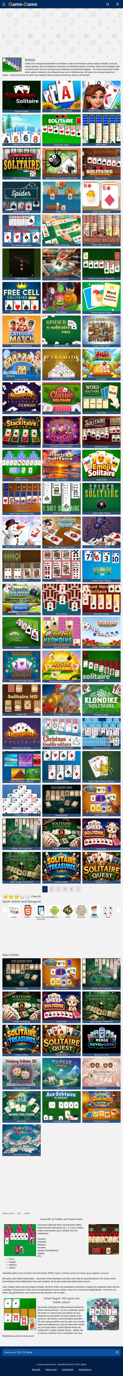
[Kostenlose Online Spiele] (22, 4)
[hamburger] (3, 4)
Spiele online (51, 1369)
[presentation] (4, 910)
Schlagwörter (68, 1369)
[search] (117, 1352)
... (58, 889)
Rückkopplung (85, 1369)
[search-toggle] (107, 4)
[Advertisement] (32, 32)
